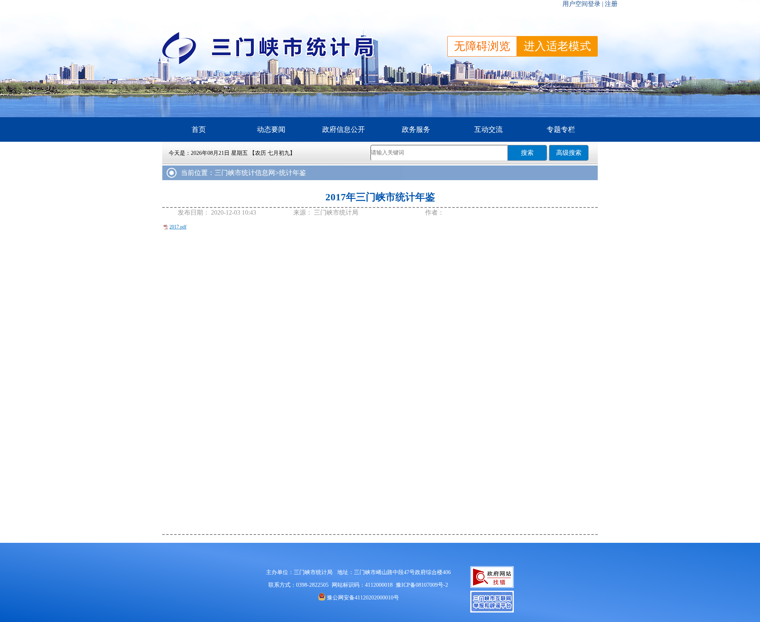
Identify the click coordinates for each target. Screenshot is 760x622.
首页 (199, 129)
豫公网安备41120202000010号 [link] (363, 598)
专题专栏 (561, 129)
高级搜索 (568, 152)
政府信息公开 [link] (343, 129)
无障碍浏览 (482, 46)
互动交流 (488, 129)
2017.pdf (177, 227)
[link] (422, 585)
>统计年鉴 (290, 173)
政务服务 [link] (416, 129)
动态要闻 (271, 129)
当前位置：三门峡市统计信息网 (228, 173)
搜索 (527, 152)
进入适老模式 (557, 46)
